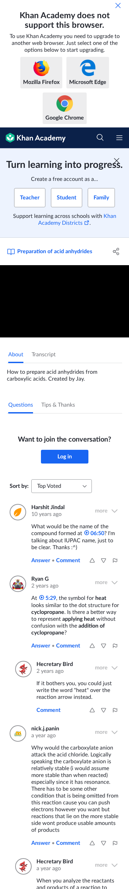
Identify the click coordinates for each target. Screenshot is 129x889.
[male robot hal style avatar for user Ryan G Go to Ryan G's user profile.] (16, 584)
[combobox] (61, 486)
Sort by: (19, 486)
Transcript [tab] (44, 354)
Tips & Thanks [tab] (58, 405)
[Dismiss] (117, 5)
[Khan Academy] (33, 138)
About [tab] (15, 354)
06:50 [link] (96, 533)
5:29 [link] (50, 598)
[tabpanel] (64, 372)
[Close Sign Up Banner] (116, 161)
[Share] (116, 251)
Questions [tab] (20, 405)
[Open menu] (119, 138)
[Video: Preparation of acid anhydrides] (64, 301)
